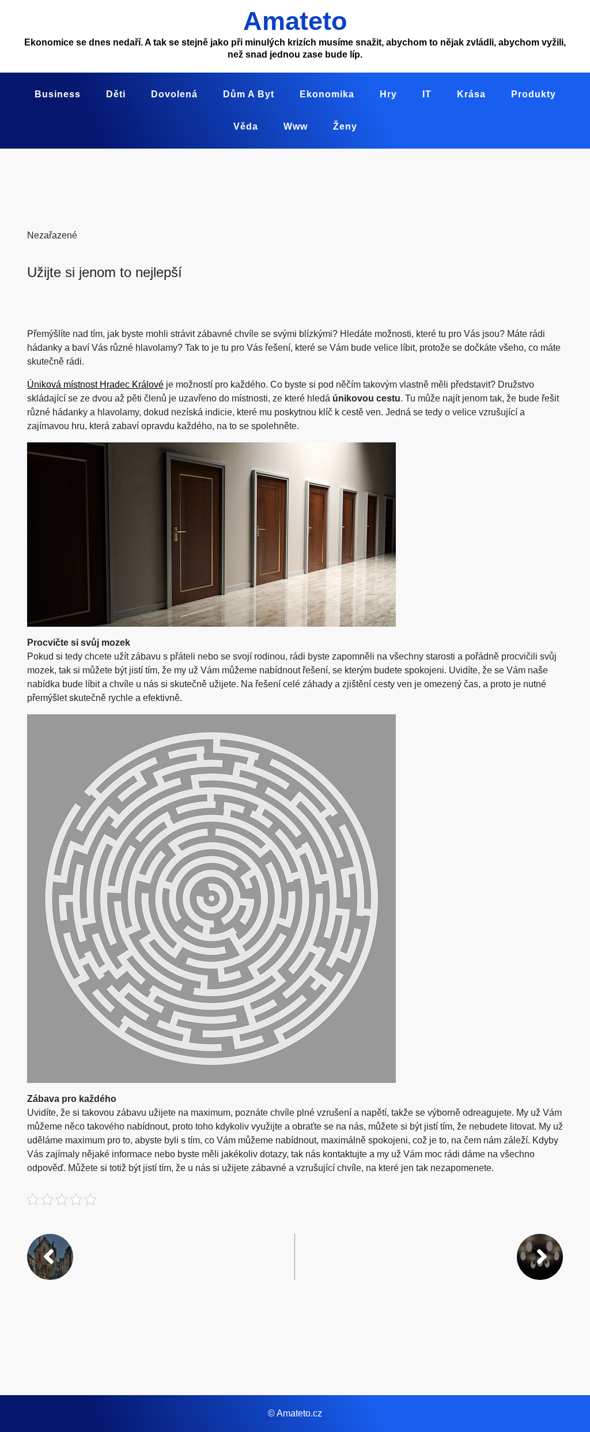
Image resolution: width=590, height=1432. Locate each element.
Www (295, 126)
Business (58, 94)
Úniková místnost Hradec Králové (95, 384)
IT (427, 94)
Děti (116, 94)
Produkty (533, 94)
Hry (388, 94)
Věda (245, 126)
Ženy (345, 126)
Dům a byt (248, 94)
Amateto (295, 21)
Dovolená (174, 94)
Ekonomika (327, 94)
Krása (471, 94)
